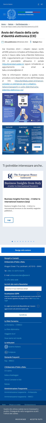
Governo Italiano (7, 4)
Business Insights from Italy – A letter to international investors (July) (22, 200)
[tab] (12, 241)
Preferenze (20, 419)
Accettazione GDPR (11, 293)
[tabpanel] (23, 205)
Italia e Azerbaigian (11, 375)
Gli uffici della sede (11, 279)
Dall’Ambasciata (22, 24)
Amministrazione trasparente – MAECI (18, 396)
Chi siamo (8, 370)
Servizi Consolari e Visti (12, 379)
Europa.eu (12, 352)
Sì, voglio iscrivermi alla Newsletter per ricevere (19, 306)
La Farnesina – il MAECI (13, 324)
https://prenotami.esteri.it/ (13, 63)
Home (3, 24)
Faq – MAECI (9, 360)
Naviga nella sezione (23, 250)
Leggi (10, 220)
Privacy (34, 298)
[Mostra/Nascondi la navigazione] (4, 14)
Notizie (10, 24)
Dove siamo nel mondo (12, 338)
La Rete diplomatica (11, 329)
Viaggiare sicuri (9, 333)
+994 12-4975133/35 (15, 270)
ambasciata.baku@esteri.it (20, 275)
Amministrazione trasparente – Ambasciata (20, 392)
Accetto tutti (36, 419)
